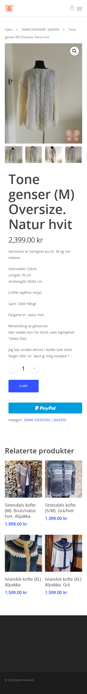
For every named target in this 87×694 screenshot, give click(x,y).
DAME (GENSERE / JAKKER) (40, 29)
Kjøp (23, 386)
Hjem (9, 29)
